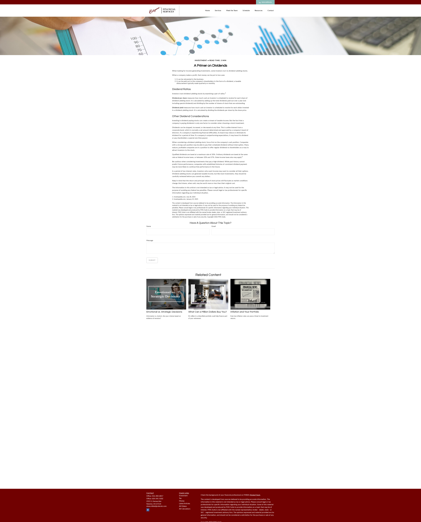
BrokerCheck (255, 495)
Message (149, 240)
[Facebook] (147, 509)
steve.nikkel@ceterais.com (156, 506)
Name (148, 226)
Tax (180, 498)
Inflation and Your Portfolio (244, 312)
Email (214, 226)
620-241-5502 (157, 499)
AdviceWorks (267, 2)
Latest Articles (184, 503)
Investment (183, 496)
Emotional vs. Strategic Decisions (164, 312)
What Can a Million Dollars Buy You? (207, 312)
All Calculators (184, 509)
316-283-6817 (157, 496)
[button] (207, 10)
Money (181, 501)
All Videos (183, 506)
